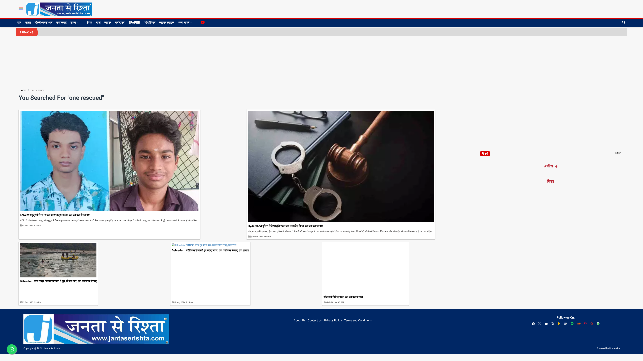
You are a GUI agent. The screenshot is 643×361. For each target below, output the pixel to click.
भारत (28, 22)
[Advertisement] (321, 61)
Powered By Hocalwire (608, 348)
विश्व (89, 22)
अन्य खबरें (183, 22)
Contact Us (315, 320)
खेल (98, 22)
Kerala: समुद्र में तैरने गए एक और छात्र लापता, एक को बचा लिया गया (55, 215)
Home (22, 90)
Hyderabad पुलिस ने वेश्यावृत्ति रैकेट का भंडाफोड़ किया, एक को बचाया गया (285, 226)
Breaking (26, 32)
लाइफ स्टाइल (166, 22)
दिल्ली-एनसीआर (43, 22)
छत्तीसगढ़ (61, 22)
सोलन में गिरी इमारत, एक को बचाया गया (343, 297)
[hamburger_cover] (21, 9)
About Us (299, 320)
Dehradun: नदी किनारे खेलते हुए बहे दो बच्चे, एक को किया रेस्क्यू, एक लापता (210, 250)
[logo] (59, 9)
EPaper (134, 22)
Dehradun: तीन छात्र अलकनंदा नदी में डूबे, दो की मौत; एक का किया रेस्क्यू (58, 281)
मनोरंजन (120, 22)
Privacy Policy (333, 320)
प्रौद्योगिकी (149, 22)
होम (19, 22)
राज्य (73, 22)
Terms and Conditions (358, 320)
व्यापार (107, 22)
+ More (617, 153)
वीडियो (485, 153)
